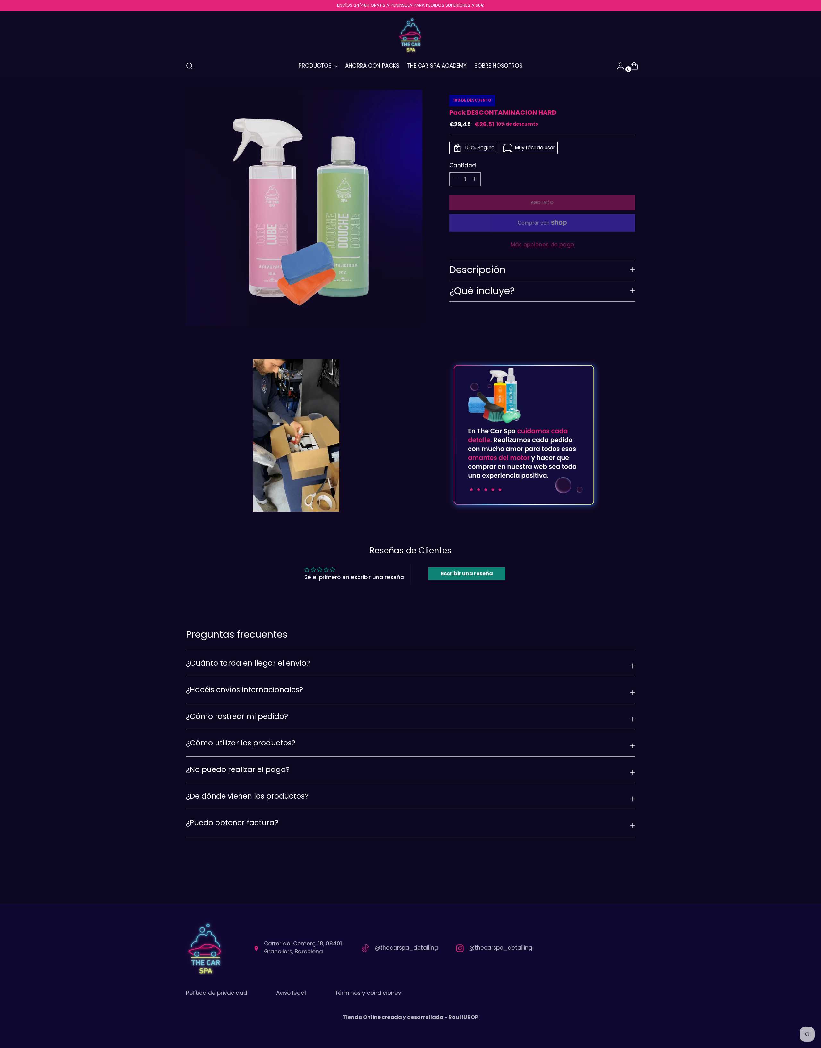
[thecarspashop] (410, 35)
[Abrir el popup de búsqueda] (189, 66)
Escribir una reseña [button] (467, 573)
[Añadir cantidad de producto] (455, 178)
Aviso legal (291, 993)
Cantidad (462, 165)
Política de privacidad (216, 993)
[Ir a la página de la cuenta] (618, 66)
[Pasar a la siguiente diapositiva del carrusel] (629, 882)
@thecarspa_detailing (406, 948)
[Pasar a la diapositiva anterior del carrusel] (614, 882)
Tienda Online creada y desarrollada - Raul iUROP (410, 1017)
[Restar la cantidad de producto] (474, 178)
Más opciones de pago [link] (542, 244)
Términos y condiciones (368, 993)
